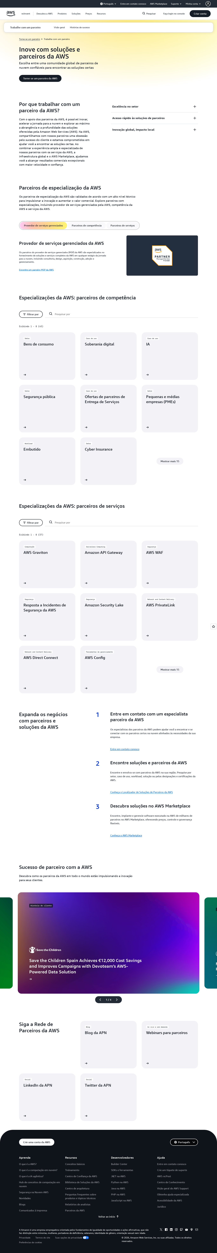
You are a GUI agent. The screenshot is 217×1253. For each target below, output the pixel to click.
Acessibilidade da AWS (169, 1200)
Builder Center (119, 1164)
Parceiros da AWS (75, 1210)
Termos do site (42, 1237)
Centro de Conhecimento (171, 1182)
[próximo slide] (118, 999)
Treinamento (72, 1170)
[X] (161, 1230)
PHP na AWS (118, 1194)
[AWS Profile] (208, 3)
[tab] (43, 225)
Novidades (25, 1198)
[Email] (196, 1230)
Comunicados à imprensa (33, 1210)
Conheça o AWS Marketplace (126, 835)
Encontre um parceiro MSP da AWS (36, 269)
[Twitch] (181, 1230)
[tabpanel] (108, 256)
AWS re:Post (164, 1176)
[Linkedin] (171, 1230)
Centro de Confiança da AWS (81, 1176)
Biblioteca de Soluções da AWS (82, 1182)
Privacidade (24, 1237)
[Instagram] (176, 1230)
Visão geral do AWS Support (173, 1188)
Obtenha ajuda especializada (173, 1194)
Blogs (22, 1204)
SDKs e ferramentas (122, 1170)
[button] (44, 13)
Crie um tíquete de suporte (172, 1170)
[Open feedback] (213, 626)
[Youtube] (186, 1230)
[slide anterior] (98, 999)
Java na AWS (118, 1188)
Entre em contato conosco (124, 749)
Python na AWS (119, 1182)
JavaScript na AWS (121, 1200)
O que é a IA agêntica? (31, 1176)
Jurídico (161, 1206)
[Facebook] (166, 1230)
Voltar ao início (106, 1216)
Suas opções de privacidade (68, 1237)
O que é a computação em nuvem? (38, 1170)
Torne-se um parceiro (29, 39)
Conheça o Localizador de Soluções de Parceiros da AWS (141, 792)
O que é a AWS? (28, 1164)
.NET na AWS (118, 1176)
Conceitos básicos (75, 1164)
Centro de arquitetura (77, 1188)
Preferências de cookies (30, 1242)
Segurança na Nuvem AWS (33, 1192)
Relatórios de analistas (77, 1204)
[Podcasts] (191, 1230)
